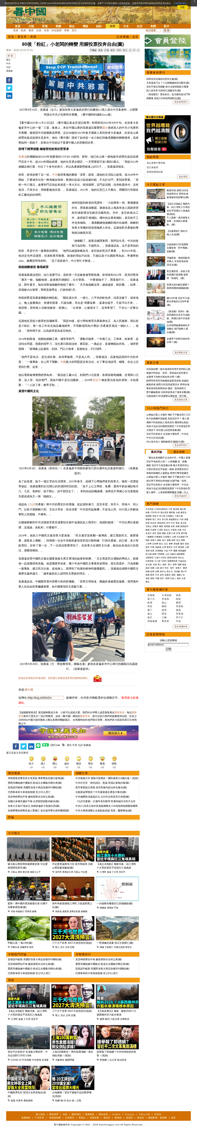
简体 (100, 50)
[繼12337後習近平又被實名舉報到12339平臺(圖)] (156, 298)
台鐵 (178, 512)
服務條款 (89, 1114)
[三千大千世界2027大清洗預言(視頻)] (72, 918)
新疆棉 (149, 519)
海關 (179, 564)
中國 (63, 361)
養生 (148, 582)
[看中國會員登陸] (168, 41)
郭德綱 (103, 1060)
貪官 (154, 533)
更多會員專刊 (181, 102)
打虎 (173, 533)
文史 (126, 26)
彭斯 (173, 526)
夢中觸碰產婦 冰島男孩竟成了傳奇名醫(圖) (168, 392)
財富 (148, 547)
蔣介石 (170, 571)
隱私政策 (103, 1114)
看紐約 (106, 1117)
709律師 (160, 554)
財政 (187, 544)
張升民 (58, 872)
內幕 (179, 530)
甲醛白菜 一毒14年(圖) (20, 943)
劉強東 (181, 547)
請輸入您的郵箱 (168, 640)
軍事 (66, 30)
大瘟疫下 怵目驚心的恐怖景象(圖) (163, 430)
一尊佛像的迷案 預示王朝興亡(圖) (115, 943)
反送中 (149, 533)
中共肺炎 (150, 509)
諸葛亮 (168, 575)
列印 (119, 50)
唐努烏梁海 (172, 557)
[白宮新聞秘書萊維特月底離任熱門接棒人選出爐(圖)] (156, 325)
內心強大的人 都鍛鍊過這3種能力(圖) (165, 441)
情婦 (159, 533)
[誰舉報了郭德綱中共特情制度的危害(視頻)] (117, 1027)
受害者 (28, 911)
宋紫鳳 (151, 595)
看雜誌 (82, 1117)
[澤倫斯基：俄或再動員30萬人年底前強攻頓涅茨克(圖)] (156, 258)
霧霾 (175, 551)
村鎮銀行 (20, 911)
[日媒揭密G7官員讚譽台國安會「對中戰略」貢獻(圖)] (156, 244)
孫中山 (163, 571)
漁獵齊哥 (24, 947)
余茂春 (45, 1060)
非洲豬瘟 (159, 551)
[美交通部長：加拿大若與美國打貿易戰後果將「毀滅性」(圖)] (156, 271)
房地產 (176, 544)
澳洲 (30, 30)
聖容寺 (128, 947)
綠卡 (162, 568)
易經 (173, 575)
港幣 (171, 544)
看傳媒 (118, 1117)
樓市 (182, 544)
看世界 (22, 36)
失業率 (19, 1100)
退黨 (186, 519)
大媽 (187, 547)
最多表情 (179, 451)
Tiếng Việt (144, 1114)
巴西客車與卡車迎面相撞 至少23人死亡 (29, 792)
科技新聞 (56, 30)
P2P (171, 551)
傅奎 (20, 872)
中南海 (174, 530)
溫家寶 (65, 911)
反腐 (169, 533)
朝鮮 (148, 540)
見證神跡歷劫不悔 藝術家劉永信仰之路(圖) (31, 796)
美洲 (15, 30)
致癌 (31, 947)
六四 (181, 519)
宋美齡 (177, 571)
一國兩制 (150, 537)
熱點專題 (153, 157)
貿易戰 (149, 516)
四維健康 (152, 621)
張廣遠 (9, 71)
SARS (164, 561)
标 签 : (11, 55)
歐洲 (23, 30)
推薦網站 (26, 1117)
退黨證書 (94, 1117)
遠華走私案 (74, 911)
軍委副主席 (67, 872)
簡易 (178, 595)
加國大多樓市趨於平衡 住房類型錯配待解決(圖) (33, 801)
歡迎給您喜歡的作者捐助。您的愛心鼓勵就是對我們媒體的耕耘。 (54, 678)
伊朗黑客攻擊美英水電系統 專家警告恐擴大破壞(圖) (36, 778)
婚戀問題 (69, 1060)
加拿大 (153, 540)
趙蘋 (178, 610)
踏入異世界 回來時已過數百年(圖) (163, 90)
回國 (152, 568)
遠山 (164, 602)
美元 (178, 540)
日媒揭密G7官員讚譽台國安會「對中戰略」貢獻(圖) (178, 248)
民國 (148, 571)
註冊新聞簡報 (156, 634)
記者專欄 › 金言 (128, 36)
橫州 (107, 1019)
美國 (58, 26)
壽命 (179, 578)
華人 (160, 564)
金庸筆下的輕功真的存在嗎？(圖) (163, 376)
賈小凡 (151, 599)
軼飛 (149, 602)
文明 (67, 947)
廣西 (102, 1019)
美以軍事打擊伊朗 (156, 163)
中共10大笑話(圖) (155, 437)
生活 (139, 26)
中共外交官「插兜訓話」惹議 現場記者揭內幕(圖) (102, 783)
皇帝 (162, 575)
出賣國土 (170, 516)
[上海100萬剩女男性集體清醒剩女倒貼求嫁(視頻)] (72, 1027)
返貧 (13, 1100)
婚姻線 (103, 907)
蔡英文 (170, 547)
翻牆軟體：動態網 (157, 1117)
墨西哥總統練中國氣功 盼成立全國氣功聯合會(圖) (35, 783)
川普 (170, 509)
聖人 (57, 947)
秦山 (149, 613)
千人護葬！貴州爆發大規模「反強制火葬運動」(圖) (178, 221)
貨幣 (183, 540)
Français (130, 1114)
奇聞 (153, 26)
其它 (74, 30)
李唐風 (179, 606)
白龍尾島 (150, 561)
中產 (152, 547)
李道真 (165, 599)
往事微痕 (158, 537)
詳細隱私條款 (180, 3)
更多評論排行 (181, 496)
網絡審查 (181, 554)
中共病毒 (26, 1060)
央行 (164, 540)
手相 (116, 907)
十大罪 (115, 872)
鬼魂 (109, 872)
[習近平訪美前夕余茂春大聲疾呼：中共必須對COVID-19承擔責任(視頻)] (28, 1027)
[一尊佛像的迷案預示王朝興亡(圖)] (117, 918)
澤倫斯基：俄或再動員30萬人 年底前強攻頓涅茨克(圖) (178, 261)
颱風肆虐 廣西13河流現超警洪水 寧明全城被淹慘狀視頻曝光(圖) (178, 194)
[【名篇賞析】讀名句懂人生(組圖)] (156, 231)
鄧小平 (184, 571)
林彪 (148, 575)
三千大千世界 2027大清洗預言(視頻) (72, 943)
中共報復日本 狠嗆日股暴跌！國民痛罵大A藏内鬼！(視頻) (106, 778)
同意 (182, 7)
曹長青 (165, 621)
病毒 (148, 512)
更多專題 (183, 176)
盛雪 (164, 610)
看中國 (29, 689)
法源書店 (69, 1117)
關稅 (161, 526)
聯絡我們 (53, 1114)
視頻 (11, 980)
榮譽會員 (119, 712)
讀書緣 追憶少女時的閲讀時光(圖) (163, 98)
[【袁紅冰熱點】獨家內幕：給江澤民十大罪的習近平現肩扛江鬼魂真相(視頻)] (117, 839)
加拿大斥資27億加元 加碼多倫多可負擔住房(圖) (34, 806)
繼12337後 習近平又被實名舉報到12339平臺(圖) (178, 301)
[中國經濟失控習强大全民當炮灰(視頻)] (28, 1067)
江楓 (164, 617)
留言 (113, 50)
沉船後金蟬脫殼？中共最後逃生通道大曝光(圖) (100, 792)
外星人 (173, 578)
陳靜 (164, 606)
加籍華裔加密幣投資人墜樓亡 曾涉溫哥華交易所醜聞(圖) (38, 810)
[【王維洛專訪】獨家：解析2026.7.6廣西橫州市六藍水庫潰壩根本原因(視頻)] (117, 986)
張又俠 (162, 516)
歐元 (161, 544)
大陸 (31, 26)
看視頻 (140, 1117)
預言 (162, 578)
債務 (169, 540)
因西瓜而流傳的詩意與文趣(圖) (162, 79)
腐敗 (164, 533)
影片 (166, 26)
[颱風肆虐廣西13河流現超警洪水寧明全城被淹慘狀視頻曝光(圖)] (156, 190)
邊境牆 (167, 526)
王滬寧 (153, 530)
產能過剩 (28, 1100)
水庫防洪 (124, 1019)
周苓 (149, 606)
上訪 (167, 554)
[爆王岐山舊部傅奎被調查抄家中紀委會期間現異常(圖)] (28, 839)
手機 (157, 578)
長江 (154, 519)
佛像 (102, 947)
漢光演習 (164, 512)
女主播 (149, 564)
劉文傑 (26, 872)
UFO (168, 523)
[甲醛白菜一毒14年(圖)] (28, 918)
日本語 (157, 1114)
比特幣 (155, 544)
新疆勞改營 (172, 561)
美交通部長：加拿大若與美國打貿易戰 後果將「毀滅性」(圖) (178, 274)
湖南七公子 (35, 872)
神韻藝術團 (55, 1117)
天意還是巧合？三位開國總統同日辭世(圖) (167, 82)
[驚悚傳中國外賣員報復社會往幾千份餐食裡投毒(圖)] (28, 878)
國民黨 (172, 512)
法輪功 (173, 554)
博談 (85, 26)
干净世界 (39, 1117)
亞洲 (38, 30)
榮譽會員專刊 (156, 72)
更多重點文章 (181, 352)
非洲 (46, 30)
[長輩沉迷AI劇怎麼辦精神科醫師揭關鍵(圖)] (156, 284)
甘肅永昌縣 (119, 947)
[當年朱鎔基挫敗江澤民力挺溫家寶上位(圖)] (72, 878)
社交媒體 (181, 537)
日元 (166, 544)
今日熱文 (14, 833)
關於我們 (76, 1114)
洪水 (62, 947)
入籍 (157, 568)
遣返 (184, 564)
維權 (34, 911)
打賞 (107, 50)
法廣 (174, 537)
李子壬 (179, 617)
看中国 (31, 14)
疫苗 (148, 523)
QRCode (55, 745)
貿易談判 (184, 526)
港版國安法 (174, 519)
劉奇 (152, 575)
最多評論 (156, 451)
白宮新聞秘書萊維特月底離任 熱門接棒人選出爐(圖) (178, 329)
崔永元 (167, 530)
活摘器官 (150, 557)
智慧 (148, 578)
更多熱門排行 (181, 445)
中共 (8, 63)
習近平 (97, 380)
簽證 (148, 568)
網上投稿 (40, 1114)
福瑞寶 (129, 1117)
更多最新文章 (181, 399)
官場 (45, 26)
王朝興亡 (109, 947)
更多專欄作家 (181, 626)
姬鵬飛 (84, 911)
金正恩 (183, 523)
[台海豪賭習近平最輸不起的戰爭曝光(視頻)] (72, 1067)
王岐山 (14, 872)
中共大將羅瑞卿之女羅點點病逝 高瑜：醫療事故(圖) (103, 810)
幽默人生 (181, 575)
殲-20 (63, 1100)
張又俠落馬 (152, 167)
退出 (8, 60)
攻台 (69, 1100)
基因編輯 (182, 551)
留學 (175, 564)
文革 (184, 578)
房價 (148, 551)
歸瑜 (178, 599)
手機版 (93, 50)
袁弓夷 (165, 519)
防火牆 (149, 554)
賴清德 (176, 509)
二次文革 (112, 1060)
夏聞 (178, 602)
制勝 (57, 1100)
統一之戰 (76, 1100)
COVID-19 (16, 1060)
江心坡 (157, 561)
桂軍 (152, 571)
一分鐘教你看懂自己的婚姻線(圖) (115, 903)
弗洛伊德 (161, 523)
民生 (167, 568)
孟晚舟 (155, 526)
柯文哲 (153, 523)
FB (186, 537)
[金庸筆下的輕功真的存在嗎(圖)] (156, 338)
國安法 (184, 512)
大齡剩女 (59, 1060)
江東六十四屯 (160, 557)
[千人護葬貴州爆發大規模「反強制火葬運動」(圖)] (156, 217)
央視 (155, 564)
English (116, 1114)
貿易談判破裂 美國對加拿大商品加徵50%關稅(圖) (35, 787)
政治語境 (121, 1060)
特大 (125, 50)
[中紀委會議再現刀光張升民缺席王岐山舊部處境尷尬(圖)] (72, 839)
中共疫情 (36, 1060)
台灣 (164, 547)
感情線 (110, 907)
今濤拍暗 (167, 595)
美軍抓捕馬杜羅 (155, 172)
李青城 (179, 613)
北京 (175, 547)
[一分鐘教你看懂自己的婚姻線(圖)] (117, 878)
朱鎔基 (58, 911)
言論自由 (182, 561)
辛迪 (178, 621)
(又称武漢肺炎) (161, 509)
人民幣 (149, 544)
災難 (72, 947)
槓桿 (173, 540)
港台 (72, 26)
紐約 (99, 26)
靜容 (164, 613)
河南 (13, 911)
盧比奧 (183, 509)
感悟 (152, 578)
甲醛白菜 (15, 947)
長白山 (181, 557)
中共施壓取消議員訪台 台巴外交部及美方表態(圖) (102, 796)
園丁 (149, 610)
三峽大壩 (179, 516)
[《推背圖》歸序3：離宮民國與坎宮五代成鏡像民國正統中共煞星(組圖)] (156, 311)
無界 (173, 1117)
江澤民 (103, 872)
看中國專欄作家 (157, 589)
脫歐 (159, 540)
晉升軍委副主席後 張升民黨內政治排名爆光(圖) (101, 787)
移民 (165, 564)
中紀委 (84, 872)
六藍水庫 (114, 1019)
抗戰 (157, 571)
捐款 (65, 1114)
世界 (112, 26)
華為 (178, 523)
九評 (8, 67)
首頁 (17, 26)
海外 (172, 568)
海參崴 (158, 547)
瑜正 (149, 617)
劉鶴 (148, 530)
